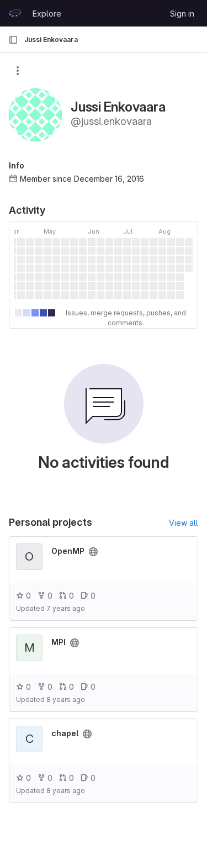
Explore (47, 13)
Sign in (182, 13)
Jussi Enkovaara (51, 39)
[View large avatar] (35, 114)
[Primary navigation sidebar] (13, 40)
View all (183, 522)
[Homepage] (15, 13)
